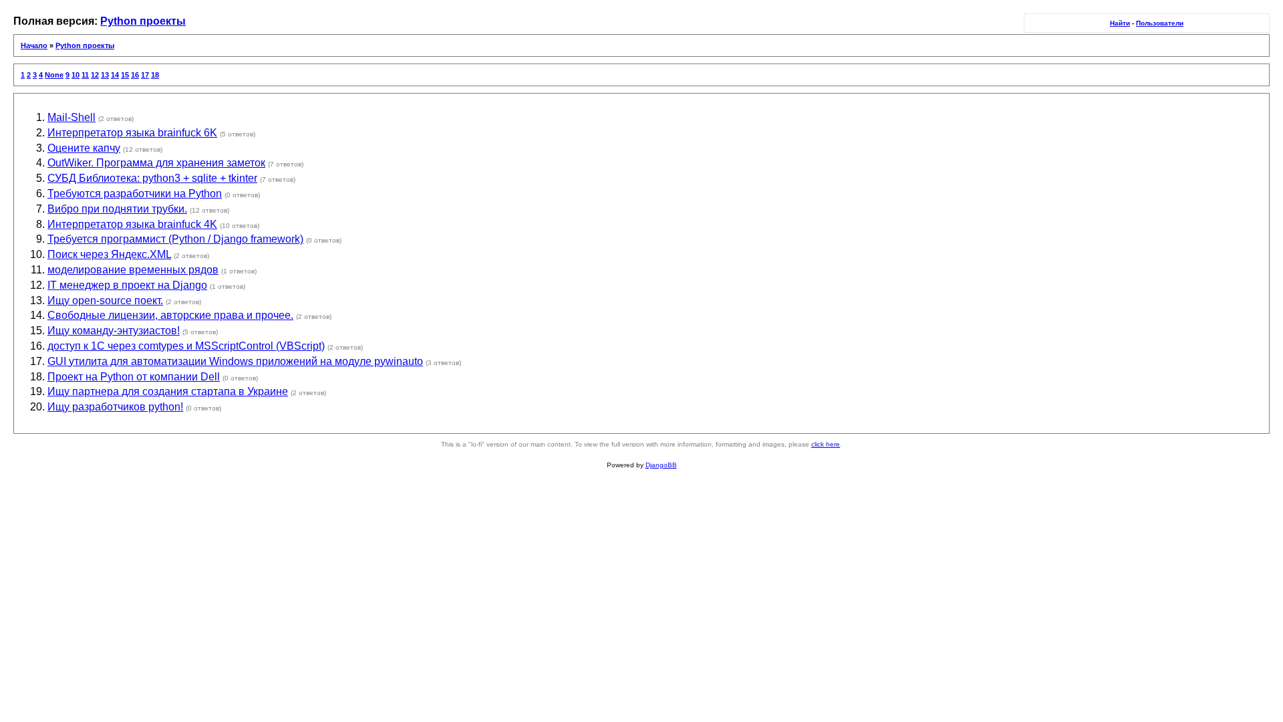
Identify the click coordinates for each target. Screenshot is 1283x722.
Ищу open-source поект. (105, 300)
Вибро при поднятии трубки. (117, 209)
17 (145, 75)
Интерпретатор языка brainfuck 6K (132, 132)
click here (825, 444)
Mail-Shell (71, 117)
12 (95, 75)
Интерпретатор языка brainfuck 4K (132, 224)
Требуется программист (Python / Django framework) (175, 239)
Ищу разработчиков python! (115, 406)
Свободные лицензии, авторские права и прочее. (170, 315)
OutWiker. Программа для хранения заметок (156, 162)
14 (115, 75)
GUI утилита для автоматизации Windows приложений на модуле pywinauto (235, 361)
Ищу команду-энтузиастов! (113, 330)
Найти (1120, 23)
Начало (34, 45)
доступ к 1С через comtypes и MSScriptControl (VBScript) (186, 346)
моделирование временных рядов (133, 269)
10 (76, 75)
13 (105, 75)
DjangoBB (661, 465)
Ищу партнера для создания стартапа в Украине (167, 391)
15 (125, 75)
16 (135, 75)
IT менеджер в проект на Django (127, 285)
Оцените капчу (83, 148)
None (54, 75)
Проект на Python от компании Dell (133, 376)
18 (155, 75)
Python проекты (143, 21)
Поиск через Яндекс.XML (109, 254)
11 (85, 75)
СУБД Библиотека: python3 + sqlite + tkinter (152, 178)
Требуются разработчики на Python (134, 193)
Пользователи (1159, 23)
